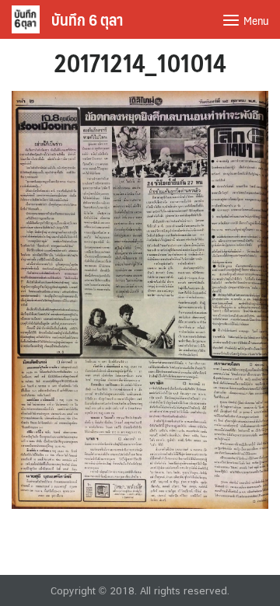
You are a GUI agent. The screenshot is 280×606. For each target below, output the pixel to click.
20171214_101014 (140, 62)
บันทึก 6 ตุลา (87, 19)
